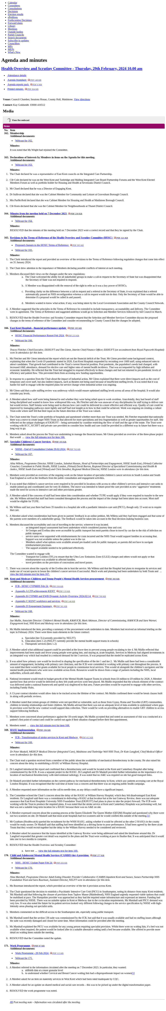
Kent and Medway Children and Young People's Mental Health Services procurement (64, 578)
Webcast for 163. (24, 164)
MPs (10, 46)
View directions (82, 99)
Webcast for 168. (24, 611)
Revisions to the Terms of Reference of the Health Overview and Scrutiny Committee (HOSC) (69, 237)
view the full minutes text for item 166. (45, 437)
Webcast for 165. (24, 250)
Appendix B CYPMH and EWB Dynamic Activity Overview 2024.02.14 (60, 596)
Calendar (12, 2)
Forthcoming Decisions (20, 20)
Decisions (13, 11)
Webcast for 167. (24, 454)
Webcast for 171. (24, 958)
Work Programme (27, 945)
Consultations (15, 8)
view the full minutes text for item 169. (58, 850)
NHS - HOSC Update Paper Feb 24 (41, 862)
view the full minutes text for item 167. (30, 574)
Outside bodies (15, 31)
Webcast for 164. (24, 221)
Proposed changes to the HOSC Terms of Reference (49, 245)
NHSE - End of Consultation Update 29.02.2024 (47, 449)
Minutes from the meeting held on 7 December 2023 (46, 213)
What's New (14, 52)
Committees (14, 5)
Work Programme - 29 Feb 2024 (39, 953)
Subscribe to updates (18, 40)
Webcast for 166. (24, 340)
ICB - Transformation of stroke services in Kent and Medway (54, 737)
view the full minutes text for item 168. (50, 725)
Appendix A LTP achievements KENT (42, 591)
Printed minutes (22, 89)
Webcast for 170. (24, 867)
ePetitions (13, 17)
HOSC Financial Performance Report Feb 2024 (47, 335)
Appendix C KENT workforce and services (45, 601)
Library (11, 26)
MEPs (11, 49)
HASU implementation (30, 730)
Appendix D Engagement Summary (41, 606)
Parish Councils (16, 34)
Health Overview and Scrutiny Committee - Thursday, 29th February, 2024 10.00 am (71, 68)
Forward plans (15, 23)
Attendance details (16, 75)
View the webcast (20, 120)
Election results (15, 14)
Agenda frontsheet (24, 80)
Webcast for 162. (24, 140)
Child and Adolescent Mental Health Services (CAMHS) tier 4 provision (57, 855)
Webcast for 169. (24, 742)
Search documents (17, 37)
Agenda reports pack (24, 84)
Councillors (14, 43)
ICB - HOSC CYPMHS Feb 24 (39, 586)
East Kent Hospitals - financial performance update (46, 328)
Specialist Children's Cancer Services (38, 441)
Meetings (12, 29)
